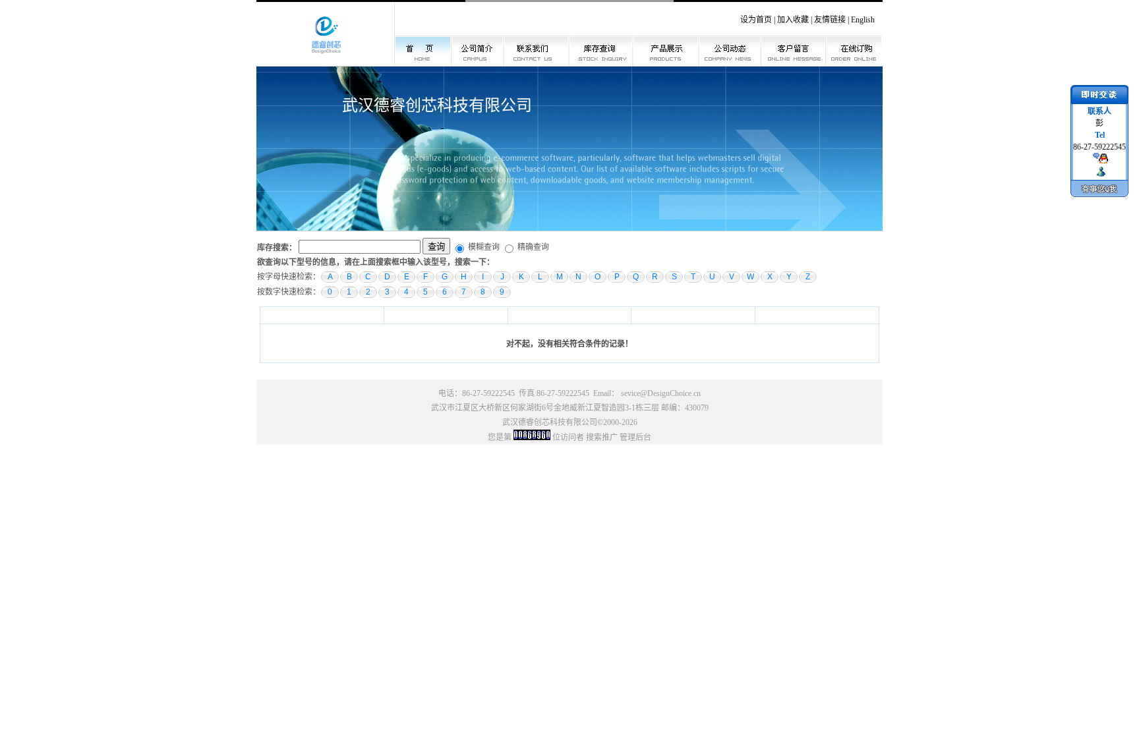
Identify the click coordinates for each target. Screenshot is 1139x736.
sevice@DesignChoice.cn (661, 393)
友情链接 (830, 19)
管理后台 (635, 437)
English (863, 19)
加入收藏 (793, 19)
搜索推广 (602, 437)
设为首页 (756, 19)
